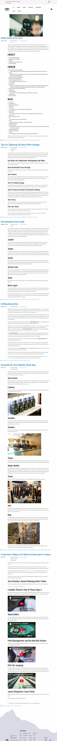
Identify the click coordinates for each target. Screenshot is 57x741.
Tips (19, 360)
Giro (30, 733)
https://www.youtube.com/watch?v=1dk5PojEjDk (16, 586)
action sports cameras (10, 140)
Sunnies (39, 549)
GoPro (29, 140)
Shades (12, 360)
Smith (34, 739)
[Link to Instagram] (48, 2)
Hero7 (32, 140)
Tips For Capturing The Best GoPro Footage (20, 144)
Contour (3, 299)
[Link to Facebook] (50, 740)
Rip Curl (34, 737)
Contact (19, 11)
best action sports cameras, (31, 570)
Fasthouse (25, 739)
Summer (18, 7)
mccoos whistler (34, 217)
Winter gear (38, 140)
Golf (10, 360)
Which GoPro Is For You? (11, 38)
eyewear (12, 326)
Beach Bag (12, 549)
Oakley (30, 739)
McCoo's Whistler (23, 40)
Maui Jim (30, 737)
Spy (20, 733)
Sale (13, 7)
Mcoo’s (17, 547)
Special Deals (38, 7)
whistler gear (37, 299)
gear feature (23, 217)
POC (34, 735)
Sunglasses (16, 360)
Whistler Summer (27, 360)
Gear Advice (23, 140)
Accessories (30, 7)
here (46, 430)
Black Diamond (25, 733)
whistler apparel (31, 299)
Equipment (16, 140)
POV (21, 705)
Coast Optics (25, 735)
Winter (24, 7)
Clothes (15, 549)
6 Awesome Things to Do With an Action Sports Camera (25, 554)
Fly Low (24, 737)
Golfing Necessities (9, 304)
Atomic (21, 737)
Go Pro (26, 140)
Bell (20, 739)
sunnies (37, 326)
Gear (19, 140)
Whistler (26, 299)
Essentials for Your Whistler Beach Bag (18, 364)
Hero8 (34, 140)
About (14, 11)
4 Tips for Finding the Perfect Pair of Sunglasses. (29, 330)
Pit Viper (34, 733)
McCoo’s (28, 136)
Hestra (30, 735)
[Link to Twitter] (48, 1)
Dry (5, 299)
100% (21, 735)
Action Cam (4, 140)
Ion (19, 705)
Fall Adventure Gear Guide (12, 221)
